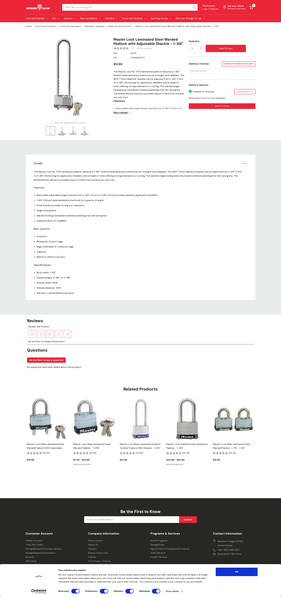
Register (215, 9)
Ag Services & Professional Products (169, 548)
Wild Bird (109, 18)
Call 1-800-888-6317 (229, 549)
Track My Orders (34, 544)
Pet (54, 18)
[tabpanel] (47, 434)
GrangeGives (157, 544)
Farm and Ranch (88, 18)
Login (205, 9)
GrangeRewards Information (41, 552)
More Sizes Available (82, 464)
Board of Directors (98, 552)
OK (236, 572)
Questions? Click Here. (229, 553)
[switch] (104, 591)
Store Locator (95, 540)
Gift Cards (31, 561)
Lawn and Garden (35, 18)
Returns (30, 557)
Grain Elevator (158, 552)
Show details (172, 591)
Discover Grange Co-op (188, 18)
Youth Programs (159, 540)
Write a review (144, 48)
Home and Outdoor (132, 18)
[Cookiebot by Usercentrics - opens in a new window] (39, 591)
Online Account (34, 540)
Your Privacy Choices (99, 561)
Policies (92, 557)
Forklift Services (158, 557)
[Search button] (194, 7)
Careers (92, 548)
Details (38, 163)
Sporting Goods (159, 18)
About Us (93, 544)
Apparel (68, 18)
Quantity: (194, 41)
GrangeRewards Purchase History (44, 548)
